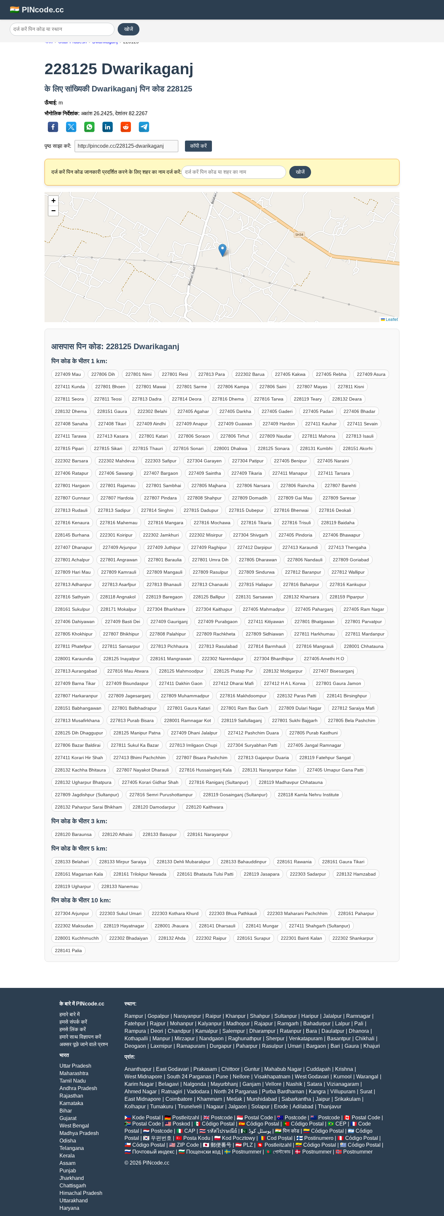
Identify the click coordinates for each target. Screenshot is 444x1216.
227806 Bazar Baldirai (77, 745)
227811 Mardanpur (365, 633)
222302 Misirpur (206, 535)
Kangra (317, 1091)
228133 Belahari (72, 861)
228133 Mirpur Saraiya (122, 861)
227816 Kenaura (72, 522)
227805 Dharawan (258, 559)
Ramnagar (358, 1016)
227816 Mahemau (118, 522)
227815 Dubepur (246, 510)
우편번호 (161, 1138)
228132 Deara (347, 399)
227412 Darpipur (254, 547)
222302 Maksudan (74, 925)
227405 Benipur (290, 460)
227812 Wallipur (348, 572)
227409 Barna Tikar (75, 683)
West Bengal (74, 1125)
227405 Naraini (333, 460)
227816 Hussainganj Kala (205, 769)
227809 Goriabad (351, 559)
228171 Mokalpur (118, 609)
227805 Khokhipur (74, 633)
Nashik (294, 1084)
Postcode (222, 1117)
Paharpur (246, 1046)
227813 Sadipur (114, 510)
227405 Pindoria (295, 535)
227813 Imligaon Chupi (193, 745)
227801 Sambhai (163, 485)
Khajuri (371, 1046)
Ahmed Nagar (140, 1091)
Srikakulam (347, 1099)
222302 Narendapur (222, 658)
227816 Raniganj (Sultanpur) (218, 782)
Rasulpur (272, 1046)
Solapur (260, 1106)
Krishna (344, 1069)
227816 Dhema (228, 399)
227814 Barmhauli (267, 646)
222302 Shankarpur (353, 938)
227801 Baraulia (165, 559)
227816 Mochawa (212, 522)
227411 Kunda (70, 386)
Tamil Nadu (72, 1081)
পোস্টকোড (282, 1152)
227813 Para (211, 374)
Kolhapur (135, 1106)
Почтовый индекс (153, 1152)
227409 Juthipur (164, 547)
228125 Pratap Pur (233, 671)
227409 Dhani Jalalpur (194, 732)
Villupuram (342, 1091)
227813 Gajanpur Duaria (263, 757)
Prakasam (205, 1069)
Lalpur (342, 1023)
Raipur (213, 1016)
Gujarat (67, 1118)
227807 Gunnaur (72, 497)
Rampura (135, 1031)
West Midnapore (143, 1076)
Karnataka (71, 1103)
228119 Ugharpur (73, 886)
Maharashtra (73, 1073)
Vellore (273, 1084)
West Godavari (312, 1076)
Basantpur (339, 1038)
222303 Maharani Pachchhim (297, 913)
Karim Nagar (139, 1084)
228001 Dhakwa (230, 448)
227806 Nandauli (304, 559)
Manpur (161, 1038)
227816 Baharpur (301, 584)
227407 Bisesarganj (333, 671)
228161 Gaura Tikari (343, 861)
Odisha (67, 1140)
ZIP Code (188, 1145)
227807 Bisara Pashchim (202, 757)
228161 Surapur (253, 938)
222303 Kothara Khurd (175, 913)
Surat (366, 1091)
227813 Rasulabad (218, 646)
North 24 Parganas (235, 1091)
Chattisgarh (72, 1185)
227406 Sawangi (116, 473)
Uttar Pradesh (75, 1066)
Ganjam (251, 1084)
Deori (156, 1031)
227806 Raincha (297, 485)
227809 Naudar (275, 436)
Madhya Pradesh (79, 1133)
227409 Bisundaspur (127, 683)
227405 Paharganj (314, 609)
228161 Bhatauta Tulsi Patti (205, 874)
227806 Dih (103, 374)
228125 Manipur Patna (137, 732)
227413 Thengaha (347, 547)
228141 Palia (68, 950)
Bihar (65, 1111)
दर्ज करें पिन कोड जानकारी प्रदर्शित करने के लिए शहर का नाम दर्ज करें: (116, 172)
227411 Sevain (362, 423)
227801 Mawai (151, 386)
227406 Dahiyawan (75, 621)
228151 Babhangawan (78, 708)
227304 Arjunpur (72, 913)
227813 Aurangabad (76, 671)
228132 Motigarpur (283, 671)
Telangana (71, 1148)
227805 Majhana (208, 485)
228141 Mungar (262, 925)
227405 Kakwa (290, 374)
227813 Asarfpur (119, 584)
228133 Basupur (160, 834)
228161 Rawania (294, 861)
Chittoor (230, 1069)
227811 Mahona (318, 436)
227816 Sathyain (72, 596)
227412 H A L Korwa (285, 683)
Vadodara (198, 1091)
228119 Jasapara (262, 874)
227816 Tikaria (256, 522)
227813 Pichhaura (169, 646)
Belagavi (168, 1084)
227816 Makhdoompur (243, 695)
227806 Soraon (194, 436)
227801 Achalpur (72, 559)
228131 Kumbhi (316, 448)
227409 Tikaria (246, 473)
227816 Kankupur (348, 584)
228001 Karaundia (74, 658)
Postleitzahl (185, 1117)
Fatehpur (134, 1023)
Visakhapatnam (272, 1076)
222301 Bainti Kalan (301, 938)
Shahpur (260, 1016)
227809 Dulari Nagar (300, 708)
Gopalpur (158, 1016)
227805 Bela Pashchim (351, 720)
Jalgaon (237, 1106)
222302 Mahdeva (116, 460)
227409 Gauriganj (169, 621)
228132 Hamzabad (356, 874)
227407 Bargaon (161, 473)
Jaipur (323, 1099)
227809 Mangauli (164, 572)
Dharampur (262, 1031)
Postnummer (246, 1152)
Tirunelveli (190, 1106)
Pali (358, 1023)
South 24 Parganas (189, 1076)
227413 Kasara (112, 436)
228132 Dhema (71, 411)
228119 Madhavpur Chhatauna (291, 782)
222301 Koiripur (116, 535)
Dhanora (359, 1031)
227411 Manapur (289, 473)
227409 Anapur (192, 423)
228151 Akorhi (357, 448)
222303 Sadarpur (308, 874)
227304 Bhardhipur (274, 658)
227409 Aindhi (151, 423)
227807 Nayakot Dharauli (142, 769)
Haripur (310, 1016)
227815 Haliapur (256, 584)
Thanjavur (329, 1106)
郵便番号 (221, 1145)
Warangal (367, 1076)
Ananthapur (137, 1069)
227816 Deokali (335, 510)
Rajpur (157, 1023)
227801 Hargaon (72, 485)
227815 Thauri (148, 448)
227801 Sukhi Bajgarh (295, 720)
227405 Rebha (331, 374)
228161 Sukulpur (72, 609)
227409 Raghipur (209, 547)
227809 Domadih (250, 497)
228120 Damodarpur (154, 807)
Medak (234, 1099)
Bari (335, 1046)
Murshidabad (262, 1099)
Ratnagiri (171, 1091)
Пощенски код (203, 1152)
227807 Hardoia (117, 497)
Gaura (352, 1046)
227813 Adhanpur (73, 584)
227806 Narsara (253, 485)
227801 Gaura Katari (188, 708)
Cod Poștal (280, 1138)
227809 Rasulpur (210, 572)
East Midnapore (142, 1099)
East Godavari (172, 1069)
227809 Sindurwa (257, 572)
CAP (189, 1131)
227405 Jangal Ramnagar (314, 745)
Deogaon (135, 1046)
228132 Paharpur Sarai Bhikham (88, 807)
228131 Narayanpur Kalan (269, 769)
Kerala (67, 1155)
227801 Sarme (191, 386)
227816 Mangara (165, 522)
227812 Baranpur (303, 572)
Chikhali (364, 1038)
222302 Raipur (211, 938)
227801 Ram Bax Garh (244, 708)
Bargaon (316, 1046)
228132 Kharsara (301, 596)
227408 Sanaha (71, 423)
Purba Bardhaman (283, 1091)
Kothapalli (136, 1038)
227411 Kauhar (321, 423)
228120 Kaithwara (204, 807)
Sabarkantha (296, 1099)
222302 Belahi (152, 411)
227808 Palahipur (168, 633)
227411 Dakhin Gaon (180, 683)
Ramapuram (190, 1046)
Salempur (233, 1031)
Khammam (209, 1099)
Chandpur (179, 1031)
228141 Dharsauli (217, 925)
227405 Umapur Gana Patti (335, 769)
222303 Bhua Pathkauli (233, 913)
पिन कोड (291, 1131)
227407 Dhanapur (73, 547)
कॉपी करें (198, 146)
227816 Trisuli (296, 522)
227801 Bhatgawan (314, 621)
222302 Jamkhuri (161, 535)
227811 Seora (69, 399)
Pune (222, 1076)
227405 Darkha (235, 411)
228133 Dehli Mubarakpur (183, 861)
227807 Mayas (312, 386)
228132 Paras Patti (296, 695)
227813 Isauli (359, 436)
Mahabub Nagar (283, 1069)
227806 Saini (272, 386)
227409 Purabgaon (218, 621)
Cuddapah (318, 1069)
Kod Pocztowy (238, 1138)
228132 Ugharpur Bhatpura (83, 782)
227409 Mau (68, 374)
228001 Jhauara (172, 925)
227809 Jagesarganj (129, 695)
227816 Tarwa (268, 399)
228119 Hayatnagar (124, 925)
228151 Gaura (112, 411)
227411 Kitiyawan (266, 621)
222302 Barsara (71, 460)
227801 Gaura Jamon (338, 683)
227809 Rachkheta (215, 633)
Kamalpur (206, 1031)
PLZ (248, 1145)
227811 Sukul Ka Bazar (135, 745)
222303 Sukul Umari (120, 913)
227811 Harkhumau (314, 633)
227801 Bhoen (110, 386)
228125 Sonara (274, 448)
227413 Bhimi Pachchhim (139, 757)
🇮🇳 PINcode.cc (37, 9)
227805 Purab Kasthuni (313, 732)
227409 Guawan (235, 423)
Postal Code (258, 1117)
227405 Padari (318, 411)
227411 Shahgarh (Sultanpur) (319, 925)
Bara (311, 1031)
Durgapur (220, 1046)
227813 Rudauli (71, 510)
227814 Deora (187, 399)
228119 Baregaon (164, 596)
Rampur (133, 1016)
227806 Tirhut (234, 436)
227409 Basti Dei (122, 621)
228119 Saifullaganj (241, 720)
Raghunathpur (244, 1038)
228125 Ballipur (209, 596)
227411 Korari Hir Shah (79, 757)
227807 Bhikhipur (121, 633)
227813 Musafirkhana (77, 720)
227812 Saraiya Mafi (353, 708)
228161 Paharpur (356, 913)
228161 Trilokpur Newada (139, 874)
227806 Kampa (233, 386)
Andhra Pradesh (78, 1088)
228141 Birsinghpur (347, 695)
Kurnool (342, 1076)
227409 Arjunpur (120, 547)
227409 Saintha (205, 473)
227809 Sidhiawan (265, 633)
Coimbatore (178, 1099)
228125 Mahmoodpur (181, 671)
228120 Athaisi (117, 834)
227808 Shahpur (204, 497)
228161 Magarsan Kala (79, 874)
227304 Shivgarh (250, 535)
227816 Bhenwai (291, 510)
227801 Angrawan (118, 559)
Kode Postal (146, 1117)
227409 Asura (371, 374)
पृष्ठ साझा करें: (58, 146)
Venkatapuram (305, 1038)
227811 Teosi (108, 399)
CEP (340, 1124)
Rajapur (263, 1023)
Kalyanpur (210, 1023)
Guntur (252, 1069)
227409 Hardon (279, 423)
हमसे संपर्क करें (73, 1022)
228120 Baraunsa (73, 834)
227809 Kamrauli (118, 572)
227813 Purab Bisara (132, 720)
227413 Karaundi (300, 547)
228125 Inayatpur (121, 658)
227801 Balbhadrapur (134, 708)
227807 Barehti (340, 485)
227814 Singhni (157, 510)
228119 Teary (308, 399)
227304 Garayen (204, 460)
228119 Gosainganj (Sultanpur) (235, 794)
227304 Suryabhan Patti (252, 745)
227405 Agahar (193, 411)
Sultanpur (285, 1016)
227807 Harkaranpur (76, 695)
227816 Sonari (188, 448)
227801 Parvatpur (363, 621)
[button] (222, 250)
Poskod (181, 1124)
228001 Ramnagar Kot (187, 720)
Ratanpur (290, 1031)
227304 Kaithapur (214, 609)
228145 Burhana (72, 535)
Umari (295, 1046)
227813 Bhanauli (164, 584)
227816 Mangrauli (314, 646)
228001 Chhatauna (364, 646)
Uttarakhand (73, 1200)
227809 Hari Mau (73, 572)
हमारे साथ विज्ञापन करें (80, 1037)
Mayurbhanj (224, 1084)
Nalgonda (194, 1084)
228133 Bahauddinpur (244, 861)
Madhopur (238, 1023)
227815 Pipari (69, 448)
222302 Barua (250, 374)
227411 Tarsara (334, 473)
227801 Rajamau (118, 485)
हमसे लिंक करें (72, 1029)
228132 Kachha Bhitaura (80, 769)
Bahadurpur (317, 1023)
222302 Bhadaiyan (128, 938)
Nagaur (215, 1106)
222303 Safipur (160, 460)
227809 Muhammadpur (185, 695)
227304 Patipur (248, 460)
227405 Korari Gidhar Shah (150, 782)
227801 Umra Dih (210, 559)
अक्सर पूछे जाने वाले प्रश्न (83, 1044)
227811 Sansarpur (121, 646)
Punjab (67, 1170)
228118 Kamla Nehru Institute (308, 794)
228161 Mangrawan (170, 658)
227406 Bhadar (359, 411)
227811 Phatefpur (73, 646)
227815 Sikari (108, 448)
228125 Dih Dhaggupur (79, 732)
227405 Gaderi (277, 411)
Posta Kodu (196, 1138)
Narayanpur (187, 1016)
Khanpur (235, 1016)
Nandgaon (211, 1038)
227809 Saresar (339, 497)
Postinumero (318, 1138)
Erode (281, 1106)
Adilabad (303, 1106)
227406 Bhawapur (341, 535)
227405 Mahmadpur (264, 609)
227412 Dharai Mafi (233, 683)
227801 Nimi (138, 374)
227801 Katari (153, 436)
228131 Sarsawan (254, 596)
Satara (314, 1084)
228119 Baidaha (338, 522)
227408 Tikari (112, 423)
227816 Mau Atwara (128, 671)
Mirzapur (185, 1038)
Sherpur (275, 1038)
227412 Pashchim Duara (253, 732)
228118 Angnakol (118, 596)
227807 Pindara (160, 497)
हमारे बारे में (69, 1014)
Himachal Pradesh (80, 1193)
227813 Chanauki (210, 584)
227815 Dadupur (201, 510)
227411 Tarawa (70, 436)
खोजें (128, 29)
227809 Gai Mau (295, 497)
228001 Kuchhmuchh (77, 938)
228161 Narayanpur (208, 834)
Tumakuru (161, 1106)
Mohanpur (181, 1023)
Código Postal (218, 1124)
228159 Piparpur (347, 596)
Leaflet (391, 319)
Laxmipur (161, 1046)
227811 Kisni (351, 386)
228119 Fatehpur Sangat (325, 757)
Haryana (69, 1208)
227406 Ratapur (71, 473)
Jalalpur (332, 1016)
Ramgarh (288, 1023)
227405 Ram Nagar (364, 609)
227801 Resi (175, 374)
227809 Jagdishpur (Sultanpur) (87, 794)
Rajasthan (71, 1096)
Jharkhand (71, 1178)
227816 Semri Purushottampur (161, 794)
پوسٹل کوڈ (260, 1131)
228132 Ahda (172, 938)
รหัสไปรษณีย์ (222, 1131)
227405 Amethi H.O (324, 658)
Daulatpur (332, 1031)
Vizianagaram (343, 1084)
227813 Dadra (147, 399)
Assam (67, 1163)
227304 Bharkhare (166, 609)
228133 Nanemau (119, 886)
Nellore (241, 1076)
